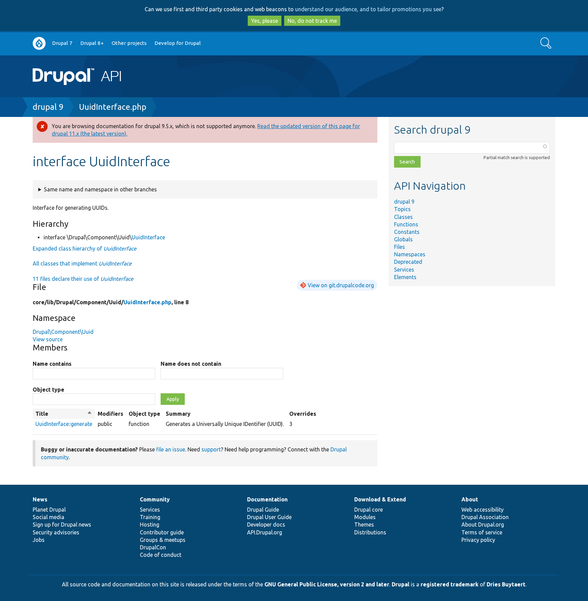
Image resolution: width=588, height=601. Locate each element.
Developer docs (266, 524)
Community (155, 499)
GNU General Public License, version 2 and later (326, 584)
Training (150, 517)
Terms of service (481, 532)
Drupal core (368, 509)
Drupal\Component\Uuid (63, 332)
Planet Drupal (49, 509)
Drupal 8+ (92, 43)
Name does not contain (191, 364)
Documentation (267, 499)
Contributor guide (162, 532)
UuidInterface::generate (63, 424)
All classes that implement (82, 263)
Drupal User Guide (269, 517)
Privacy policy (478, 540)
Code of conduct (160, 555)
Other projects (129, 43)
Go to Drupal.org (39, 43)
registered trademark (449, 584)
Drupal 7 (62, 43)
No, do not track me (312, 21)
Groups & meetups (162, 540)
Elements (405, 277)
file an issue (170, 449)
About (469, 499)
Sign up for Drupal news (62, 524)
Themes (364, 524)
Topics (402, 209)
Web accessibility (482, 509)
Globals (403, 239)
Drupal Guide (263, 509)
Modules (365, 517)
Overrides (302, 414)
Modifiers (110, 414)
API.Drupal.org (264, 532)
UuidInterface (148, 237)
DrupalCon (153, 547)
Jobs (39, 540)
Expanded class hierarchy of (84, 248)
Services (404, 270)
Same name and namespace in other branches (100, 189)
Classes (403, 217)
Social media (48, 517)
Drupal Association (485, 517)
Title (63, 414)
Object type (48, 390)
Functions (406, 224)
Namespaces (409, 254)
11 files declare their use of (83, 279)
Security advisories (56, 532)
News (40, 499)
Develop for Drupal (177, 43)
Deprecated (408, 262)
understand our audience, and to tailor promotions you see (368, 9)
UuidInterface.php (112, 106)
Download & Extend (380, 499)
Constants (407, 232)
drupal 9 (48, 106)
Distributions (370, 532)
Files (399, 247)
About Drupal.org (482, 524)
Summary (178, 414)
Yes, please (264, 21)
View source (48, 339)
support (211, 449)
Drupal (400, 584)
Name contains (52, 364)
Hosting (149, 524)
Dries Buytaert (506, 584)
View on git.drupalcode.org (341, 285)
